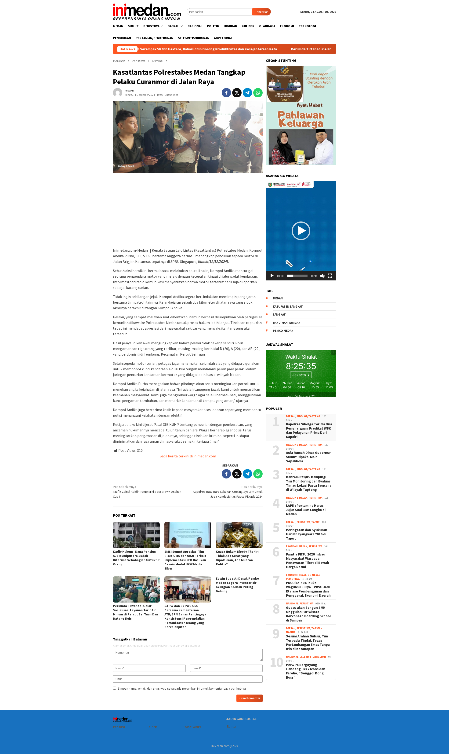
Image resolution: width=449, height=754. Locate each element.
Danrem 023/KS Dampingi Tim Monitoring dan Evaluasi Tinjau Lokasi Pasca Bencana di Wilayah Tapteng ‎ (308, 483)
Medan (303, 444)
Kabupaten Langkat (288, 307)
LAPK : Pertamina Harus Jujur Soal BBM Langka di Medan (306, 510)
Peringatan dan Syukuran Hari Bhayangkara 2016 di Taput (306, 534)
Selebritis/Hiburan (313, 656)
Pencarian (261, 12)
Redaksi (119, 727)
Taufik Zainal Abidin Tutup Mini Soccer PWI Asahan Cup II (147, 492)
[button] (301, 230)
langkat (279, 314)
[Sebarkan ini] (226, 92)
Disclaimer (193, 727)
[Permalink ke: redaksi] (117, 92)
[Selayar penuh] (330, 275)
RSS (234, 727)
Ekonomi (292, 546)
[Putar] (272, 275)
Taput (315, 522)
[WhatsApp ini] (258, 92)
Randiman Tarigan (287, 323)
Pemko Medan (283, 331)
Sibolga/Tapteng (308, 416)
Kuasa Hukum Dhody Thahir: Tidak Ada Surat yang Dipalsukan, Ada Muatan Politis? (237, 557)
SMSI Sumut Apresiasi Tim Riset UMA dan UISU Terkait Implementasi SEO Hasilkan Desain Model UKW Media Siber (185, 559)
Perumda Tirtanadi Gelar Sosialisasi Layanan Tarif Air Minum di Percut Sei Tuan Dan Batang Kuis (330, 49)
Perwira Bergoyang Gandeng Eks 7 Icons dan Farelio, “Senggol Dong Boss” (305, 671)
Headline (292, 444)
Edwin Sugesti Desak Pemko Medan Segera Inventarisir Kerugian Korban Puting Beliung (237, 584)
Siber (153, 727)
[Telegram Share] (247, 92)
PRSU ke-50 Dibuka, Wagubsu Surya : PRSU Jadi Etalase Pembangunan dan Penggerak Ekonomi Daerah (308, 589)
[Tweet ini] (237, 92)
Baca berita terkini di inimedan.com (187, 456)
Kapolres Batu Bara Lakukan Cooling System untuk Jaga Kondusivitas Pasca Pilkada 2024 (228, 492)
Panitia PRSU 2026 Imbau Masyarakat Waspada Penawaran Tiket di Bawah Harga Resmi (307, 560)
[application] (301, 230)
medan (278, 298)
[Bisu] (322, 275)
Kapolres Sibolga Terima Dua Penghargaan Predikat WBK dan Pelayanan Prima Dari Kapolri (309, 430)
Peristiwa (315, 444)
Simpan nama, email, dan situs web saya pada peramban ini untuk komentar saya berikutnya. (182, 688)
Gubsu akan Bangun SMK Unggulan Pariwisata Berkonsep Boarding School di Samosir (308, 614)
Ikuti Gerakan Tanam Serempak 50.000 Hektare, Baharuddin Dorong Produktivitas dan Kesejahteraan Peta (154, 49)
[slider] (297, 276)
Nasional (292, 603)
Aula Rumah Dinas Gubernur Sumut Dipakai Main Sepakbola (308, 457)
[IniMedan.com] (147, 11)
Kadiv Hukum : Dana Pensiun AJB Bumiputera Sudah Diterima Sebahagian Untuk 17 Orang (136, 557)
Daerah (290, 416)
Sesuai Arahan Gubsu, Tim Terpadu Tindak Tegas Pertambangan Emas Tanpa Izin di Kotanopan (308, 642)
